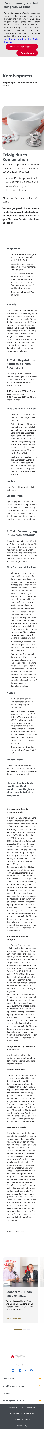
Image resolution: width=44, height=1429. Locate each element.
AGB (21, 1408)
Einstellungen (27, 53)
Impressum (13, 1408)
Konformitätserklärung (22, 1419)
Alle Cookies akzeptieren (22, 47)
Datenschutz (30, 1408)
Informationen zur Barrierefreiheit (22, 1413)
